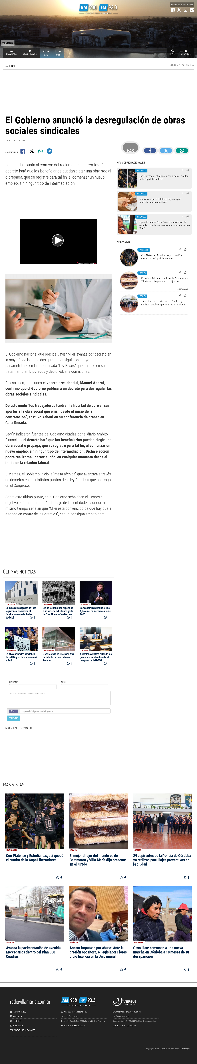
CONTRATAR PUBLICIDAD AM (73, 1025)
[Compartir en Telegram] (50, 152)
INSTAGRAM (18, 1025)
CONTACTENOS (19, 1011)
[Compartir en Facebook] (23, 152)
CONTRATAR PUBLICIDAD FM (124, 1025)
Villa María (7, 42)
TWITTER (17, 1020)
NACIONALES (11, 66)
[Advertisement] (98, 91)
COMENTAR (13, 718)
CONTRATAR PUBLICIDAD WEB (22, 1030)
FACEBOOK (17, 1016)
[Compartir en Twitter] (32, 152)
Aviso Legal (184, 1048)
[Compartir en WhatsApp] (40, 152)
